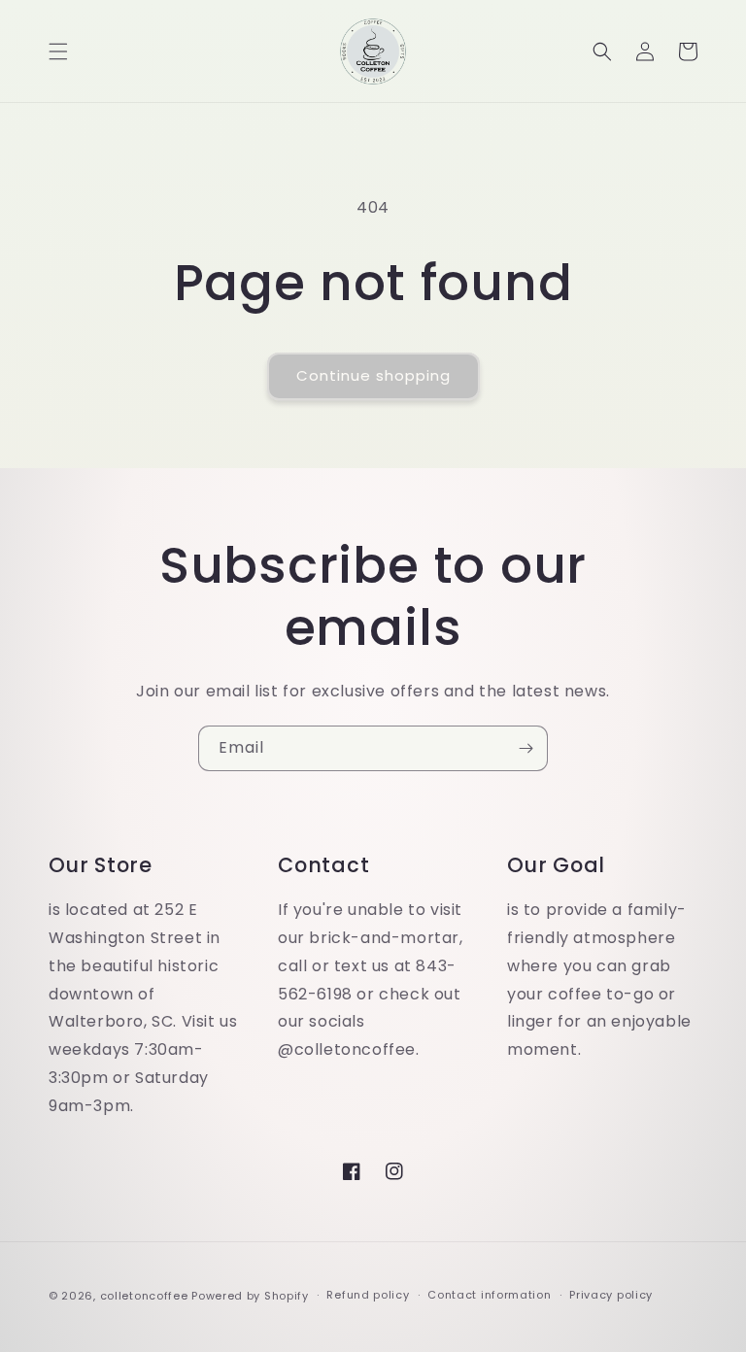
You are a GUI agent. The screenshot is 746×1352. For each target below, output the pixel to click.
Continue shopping (373, 375)
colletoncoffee (144, 1295)
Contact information (489, 1294)
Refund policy (367, 1294)
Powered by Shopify (250, 1295)
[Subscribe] (525, 748)
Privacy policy (611, 1294)
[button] (58, 51)
